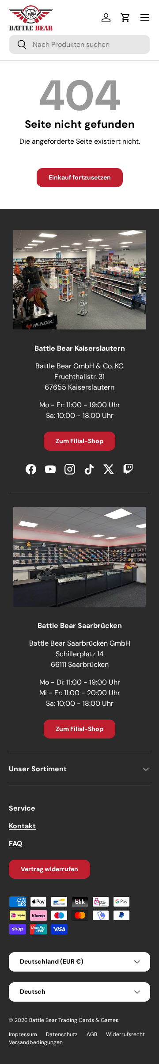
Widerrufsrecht (125, 1034)
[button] (125, 17)
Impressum (23, 1034)
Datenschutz (62, 1034)
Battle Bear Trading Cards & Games (73, 1020)
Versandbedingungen (36, 1042)
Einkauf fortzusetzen (80, 177)
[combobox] (79, 44)
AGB (92, 1034)
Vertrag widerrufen (49, 869)
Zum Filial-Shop (79, 441)
